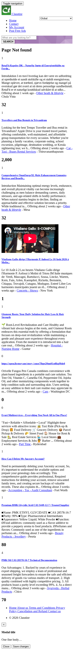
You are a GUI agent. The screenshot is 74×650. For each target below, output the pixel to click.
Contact (13, 24)
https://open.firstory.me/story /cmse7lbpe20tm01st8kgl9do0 (33, 363)
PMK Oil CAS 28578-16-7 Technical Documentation (29, 560)
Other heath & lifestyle (49, 93)
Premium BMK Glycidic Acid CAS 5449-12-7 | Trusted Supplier (35, 505)
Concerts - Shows (27, 290)
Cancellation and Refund (32, 611)
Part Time (25, 444)
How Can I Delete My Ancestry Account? (23, 458)
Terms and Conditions (42, 607)
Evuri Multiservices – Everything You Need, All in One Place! (34, 415)
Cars (45, 391)
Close (6, 646)
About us (23, 607)
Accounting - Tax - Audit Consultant (30, 490)
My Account (16, 27)
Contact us (54, 611)
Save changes (21, 646)
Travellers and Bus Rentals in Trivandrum (24, 120)
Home (13, 20)
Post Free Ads (17, 30)
